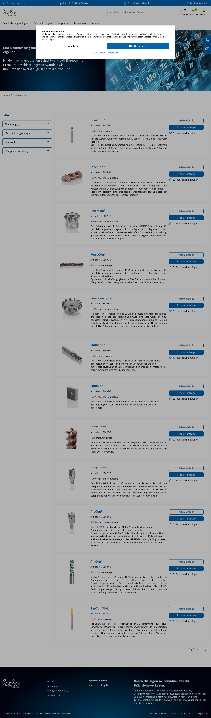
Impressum (113, 52)
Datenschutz (99, 52)
